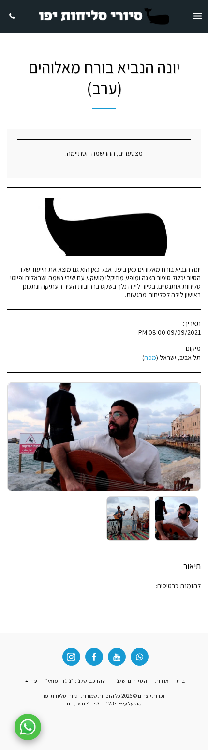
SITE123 (105, 703)
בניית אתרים (80, 703)
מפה (150, 357)
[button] (197, 16)
